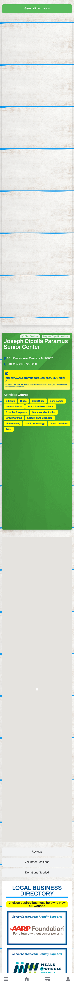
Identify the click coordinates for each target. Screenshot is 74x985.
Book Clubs (38, 401)
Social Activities (59, 423)
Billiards (10, 401)
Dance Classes (14, 406)
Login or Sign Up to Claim (56, 336)
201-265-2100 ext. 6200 (22, 364)
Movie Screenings (35, 423)
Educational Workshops (40, 406)
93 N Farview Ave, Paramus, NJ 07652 (30, 358)
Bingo (23, 401)
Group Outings (14, 418)
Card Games (56, 401)
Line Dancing (13, 423)
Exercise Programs (16, 412)
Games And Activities (44, 412)
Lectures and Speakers (39, 418)
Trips (8, 429)
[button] (6, 979)
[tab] (37, 8)
